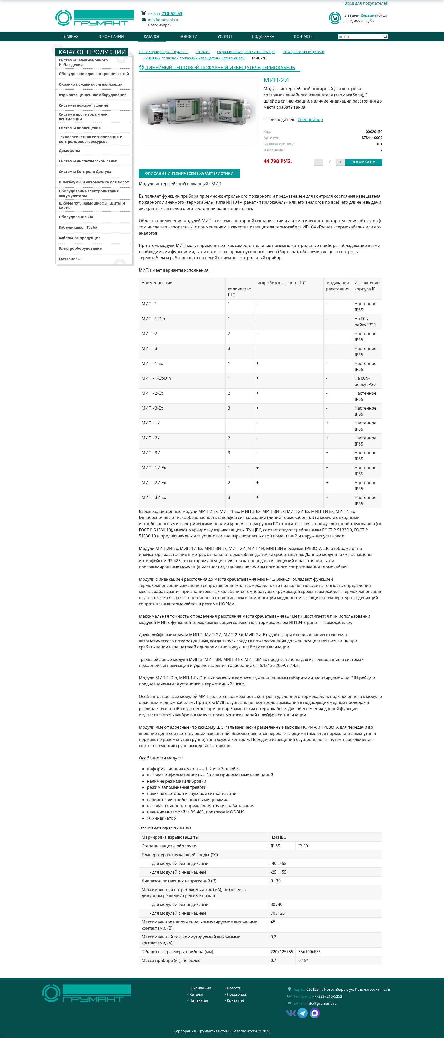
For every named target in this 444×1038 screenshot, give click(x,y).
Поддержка (263, 36)
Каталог (152, 36)
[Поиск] (385, 36)
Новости (188, 36)
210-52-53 (171, 13)
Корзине (368, 15)
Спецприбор (310, 119)
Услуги (225, 36)
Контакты (303, 36)
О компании (111, 36)
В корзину (364, 161)
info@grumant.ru (163, 19)
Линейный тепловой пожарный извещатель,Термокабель (220, 67)
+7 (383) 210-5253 (327, 996)
